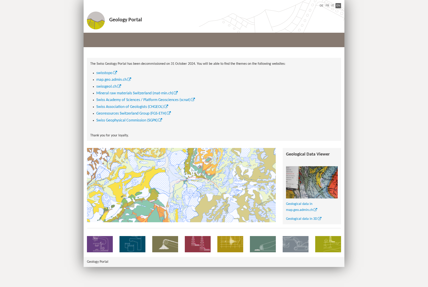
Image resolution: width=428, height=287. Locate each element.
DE (321, 5)
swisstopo (104, 73)
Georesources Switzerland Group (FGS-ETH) (131, 113)
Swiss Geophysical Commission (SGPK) (127, 120)
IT (332, 5)
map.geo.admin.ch (111, 80)
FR (327, 5)
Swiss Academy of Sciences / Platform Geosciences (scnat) (143, 100)
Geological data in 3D (301, 219)
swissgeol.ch (106, 87)
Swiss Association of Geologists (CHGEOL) (130, 107)
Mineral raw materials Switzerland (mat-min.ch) (134, 93)
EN (338, 5)
